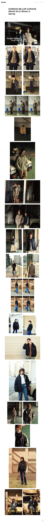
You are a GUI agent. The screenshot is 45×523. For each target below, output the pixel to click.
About (38, 2)
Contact (41, 2)
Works (36, 2)
